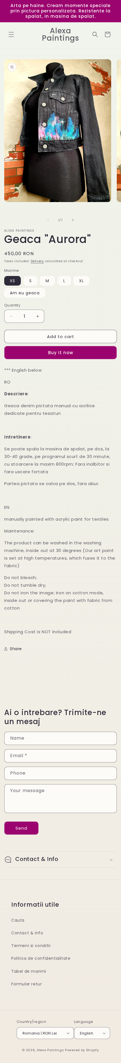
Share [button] (16, 649)
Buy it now (60, 353)
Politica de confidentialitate (40, 958)
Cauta (17, 920)
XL (81, 281)
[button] (11, 34)
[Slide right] (73, 220)
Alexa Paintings (50, 1050)
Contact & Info (27, 933)
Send (21, 828)
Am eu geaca (25, 293)
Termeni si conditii (30, 945)
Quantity (12, 305)
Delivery (37, 261)
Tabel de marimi (28, 971)
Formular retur (26, 984)
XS (12, 281)
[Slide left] (48, 220)
